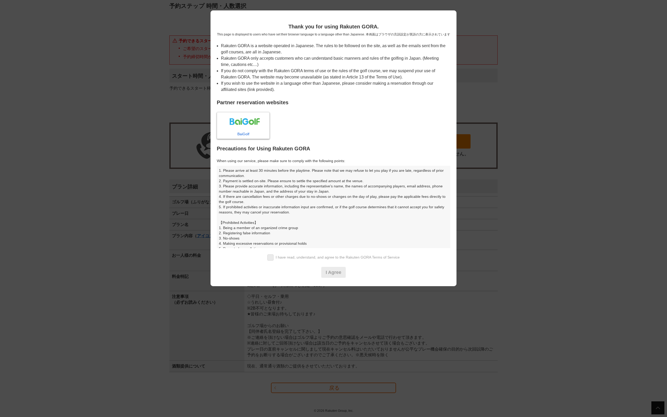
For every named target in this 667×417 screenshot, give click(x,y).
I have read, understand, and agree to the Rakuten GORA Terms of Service (338, 257)
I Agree (333, 272)
